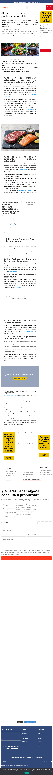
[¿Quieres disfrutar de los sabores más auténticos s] (13, 667)
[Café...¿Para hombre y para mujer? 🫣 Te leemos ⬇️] (13, 697)
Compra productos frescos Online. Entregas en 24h (26, 2)
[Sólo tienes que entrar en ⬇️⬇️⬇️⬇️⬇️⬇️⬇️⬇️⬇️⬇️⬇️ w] (39, 697)
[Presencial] (2, 468)
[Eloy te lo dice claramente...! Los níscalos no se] (13, 636)
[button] (27, 7)
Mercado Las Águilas (25, 190)
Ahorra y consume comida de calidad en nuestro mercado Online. (9, 442)
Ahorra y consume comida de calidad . (46, 17)
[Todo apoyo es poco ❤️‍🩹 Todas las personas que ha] (13, 651)
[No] (51, 771)
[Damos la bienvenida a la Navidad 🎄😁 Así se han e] (13, 590)
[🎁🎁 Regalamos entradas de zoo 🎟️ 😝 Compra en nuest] (39, 636)
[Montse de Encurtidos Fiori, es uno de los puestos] (39, 621)
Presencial (10, 468)
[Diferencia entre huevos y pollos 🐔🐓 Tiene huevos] (13, 575)
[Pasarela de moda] (39, 605)
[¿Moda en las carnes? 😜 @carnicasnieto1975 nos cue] (13, 605)
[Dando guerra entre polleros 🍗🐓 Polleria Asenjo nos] (13, 682)
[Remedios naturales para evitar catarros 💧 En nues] (39, 651)
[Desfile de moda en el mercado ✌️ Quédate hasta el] (39, 575)
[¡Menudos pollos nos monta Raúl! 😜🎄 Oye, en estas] (39, 590)
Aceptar (27, 772)
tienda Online (24, 63)
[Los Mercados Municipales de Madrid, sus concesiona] (39, 682)
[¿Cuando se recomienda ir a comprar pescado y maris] (13, 621)
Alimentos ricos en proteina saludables (14, 14)
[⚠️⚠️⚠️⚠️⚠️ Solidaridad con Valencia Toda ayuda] (39, 667)
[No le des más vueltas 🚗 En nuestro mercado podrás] (39, 713)
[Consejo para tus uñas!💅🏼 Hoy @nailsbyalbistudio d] (13, 713)
